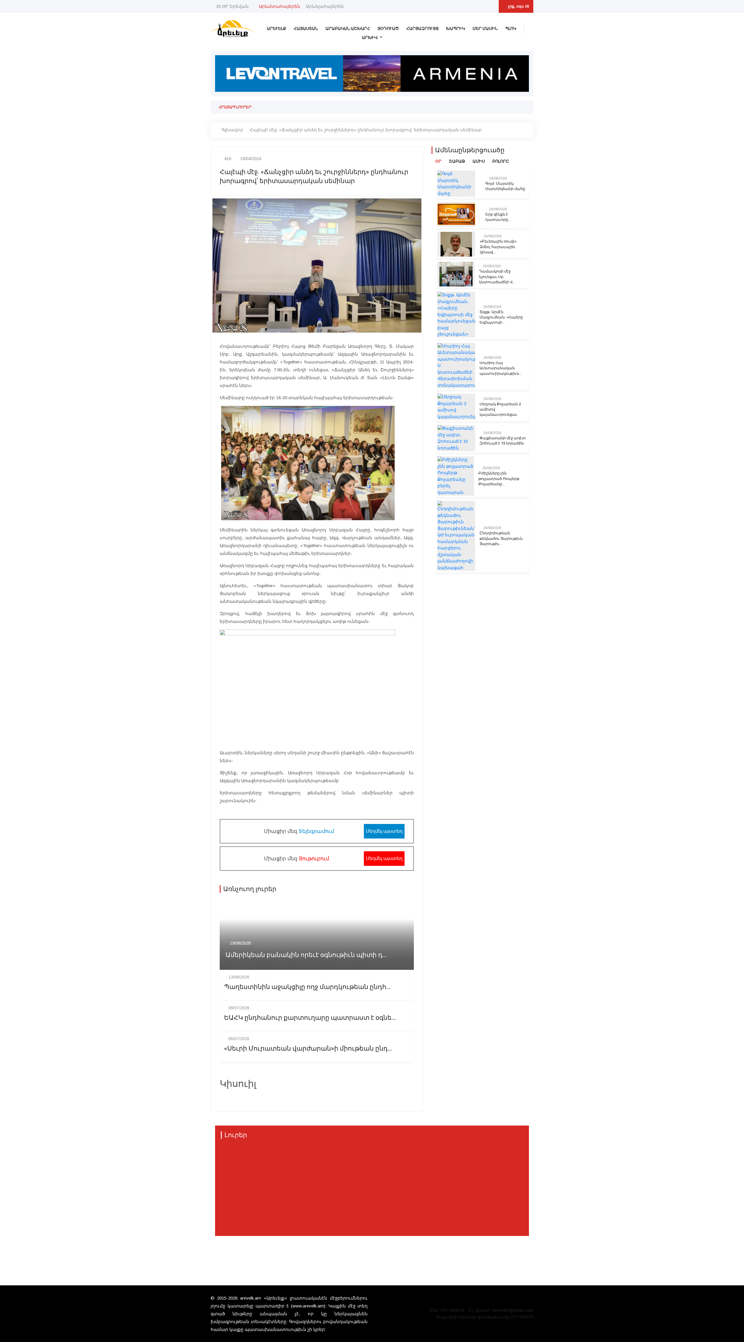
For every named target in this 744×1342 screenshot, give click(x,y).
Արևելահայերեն (325, 6)
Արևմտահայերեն (279, 6)
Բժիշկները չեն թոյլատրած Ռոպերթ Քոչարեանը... (498, 478)
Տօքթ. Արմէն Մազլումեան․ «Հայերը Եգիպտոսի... (501, 317)
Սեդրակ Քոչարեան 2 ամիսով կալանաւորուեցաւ (500, 409)
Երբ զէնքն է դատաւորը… (498, 217)
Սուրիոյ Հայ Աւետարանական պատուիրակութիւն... (501, 368)
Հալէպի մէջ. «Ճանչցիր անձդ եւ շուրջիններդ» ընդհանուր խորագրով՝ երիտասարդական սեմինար (366, 129)
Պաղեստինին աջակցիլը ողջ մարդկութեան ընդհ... (307, 987)
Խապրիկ (455, 29)
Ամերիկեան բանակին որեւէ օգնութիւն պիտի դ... (306, 955)
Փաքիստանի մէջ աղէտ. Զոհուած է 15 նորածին (503, 441)
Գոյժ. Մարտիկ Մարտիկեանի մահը (505, 186)
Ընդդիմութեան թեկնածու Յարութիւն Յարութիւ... (501, 538)
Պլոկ (510, 29)
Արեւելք (276, 29)
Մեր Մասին (485, 29)
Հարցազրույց (422, 29)
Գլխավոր (232, 129)
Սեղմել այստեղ (384, 831)
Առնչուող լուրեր (249, 889)
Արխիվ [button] (370, 38)
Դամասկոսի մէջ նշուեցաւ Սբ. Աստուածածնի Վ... (497, 276)
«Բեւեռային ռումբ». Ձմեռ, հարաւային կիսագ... (498, 247)
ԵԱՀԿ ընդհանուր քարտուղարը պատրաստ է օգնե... (310, 1017)
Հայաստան (306, 29)
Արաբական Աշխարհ (348, 29)
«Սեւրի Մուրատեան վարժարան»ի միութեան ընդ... (308, 1048)
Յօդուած (388, 29)
